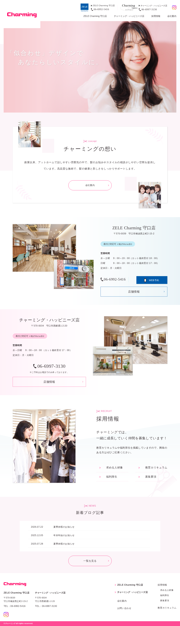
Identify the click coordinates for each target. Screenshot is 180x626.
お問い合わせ (124, 608)
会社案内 (171, 16)
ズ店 (129, 16)
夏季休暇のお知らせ (64, 527)
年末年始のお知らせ (64, 535)
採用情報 (155, 16)
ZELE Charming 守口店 (95, 16)
